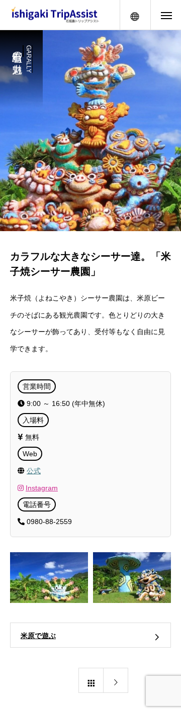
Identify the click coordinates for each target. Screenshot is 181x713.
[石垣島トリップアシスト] (55, 15)
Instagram (42, 488)
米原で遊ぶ (38, 636)
